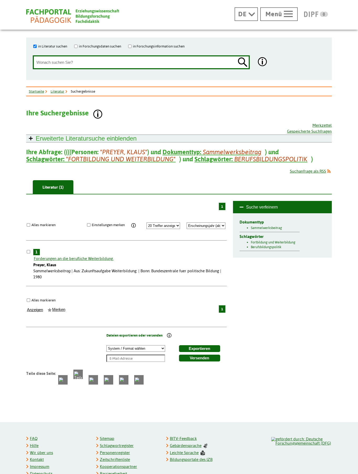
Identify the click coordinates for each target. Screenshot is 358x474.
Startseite (36, 91)
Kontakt (37, 459)
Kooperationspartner (118, 466)
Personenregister (115, 452)
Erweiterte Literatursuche (86, 138)
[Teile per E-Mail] (123, 380)
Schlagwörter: (101, 159)
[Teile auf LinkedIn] (108, 380)
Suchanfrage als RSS (308, 171)
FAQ (33, 438)
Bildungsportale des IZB (191, 459)
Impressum (39, 466)
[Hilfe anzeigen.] (262, 62)
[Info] (134, 225)
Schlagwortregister (117, 445)
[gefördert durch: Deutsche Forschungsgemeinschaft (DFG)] (301, 440)
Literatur (57, 91)
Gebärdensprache (186, 445)
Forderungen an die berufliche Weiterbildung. (74, 258)
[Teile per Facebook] (63, 380)
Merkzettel (322, 125)
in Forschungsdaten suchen (100, 46)
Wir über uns (41, 452)
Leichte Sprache (184, 452)
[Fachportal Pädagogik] (72, 16)
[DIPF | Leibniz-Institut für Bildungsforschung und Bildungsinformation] (316, 14)
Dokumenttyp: (211, 152)
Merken (58, 309)
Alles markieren (43, 225)
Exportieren (199, 349)
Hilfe (34, 445)
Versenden (199, 358)
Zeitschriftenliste (115, 459)
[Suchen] (243, 62)
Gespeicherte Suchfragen (309, 131)
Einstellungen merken (108, 225)
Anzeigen (35, 310)
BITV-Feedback (183, 438)
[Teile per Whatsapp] (93, 380)
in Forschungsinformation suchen (159, 46)
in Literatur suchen (52, 46)
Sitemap (107, 438)
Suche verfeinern (262, 207)
